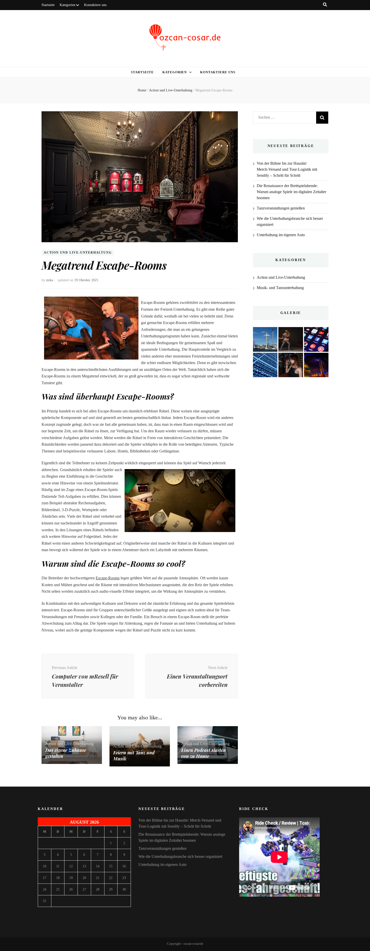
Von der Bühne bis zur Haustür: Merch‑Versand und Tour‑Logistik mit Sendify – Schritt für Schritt (287, 169)
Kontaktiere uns (95, 5)
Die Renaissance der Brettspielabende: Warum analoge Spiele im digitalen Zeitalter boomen (291, 192)
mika (49, 280)
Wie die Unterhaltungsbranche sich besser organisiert (180, 856)
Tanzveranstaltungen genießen (281, 208)
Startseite (48, 5)
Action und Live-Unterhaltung (78, 253)
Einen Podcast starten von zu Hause (203, 753)
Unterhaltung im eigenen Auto (281, 235)
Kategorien (67, 5)
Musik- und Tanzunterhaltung (280, 288)
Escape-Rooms (108, 578)
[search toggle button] (325, 5)
